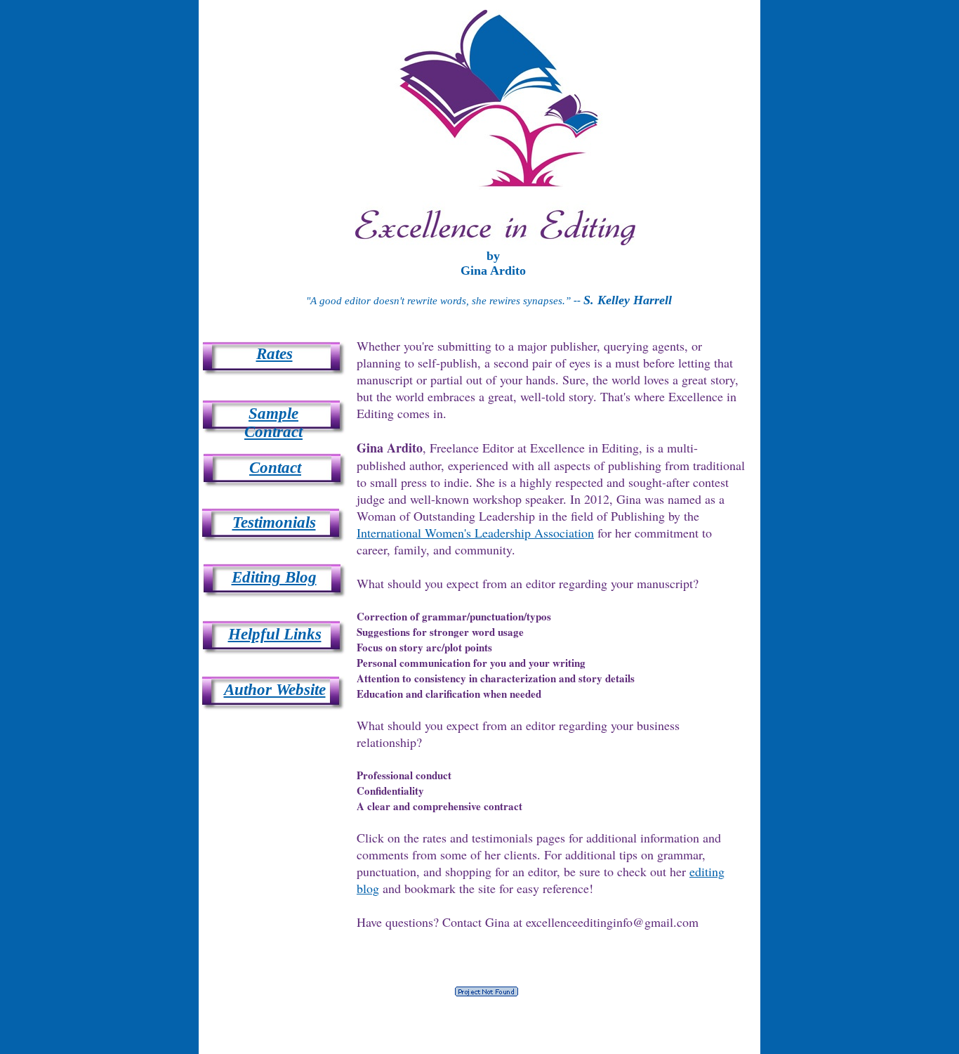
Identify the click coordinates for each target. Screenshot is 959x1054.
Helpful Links (275, 634)
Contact (275, 467)
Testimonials (274, 522)
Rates (274, 354)
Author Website (275, 689)
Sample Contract (273, 423)
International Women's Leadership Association (475, 532)
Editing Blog (274, 577)
